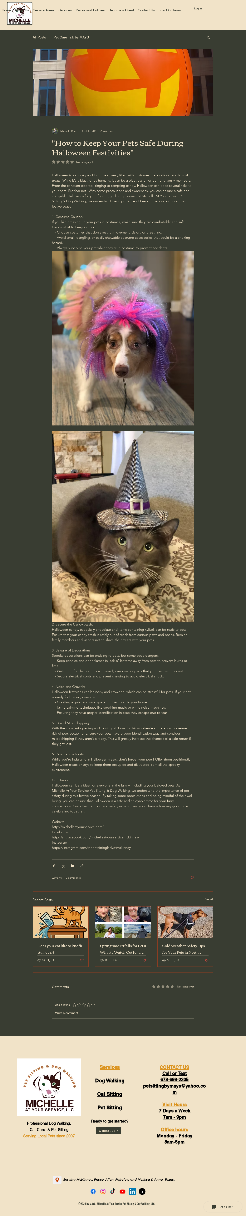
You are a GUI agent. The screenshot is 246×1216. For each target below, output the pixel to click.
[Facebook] (93, 1191)
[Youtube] (122, 1191)
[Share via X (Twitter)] (63, 866)
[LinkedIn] (132, 1191)
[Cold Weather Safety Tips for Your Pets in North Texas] (185, 922)
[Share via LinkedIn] (72, 866)
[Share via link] (82, 866)
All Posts (39, 37)
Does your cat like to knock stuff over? (59, 948)
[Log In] (186, 8)
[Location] (57, 1180)
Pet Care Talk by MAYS (71, 37)
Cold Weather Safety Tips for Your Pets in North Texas (183, 948)
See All (209, 899)
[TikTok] (112, 1191)
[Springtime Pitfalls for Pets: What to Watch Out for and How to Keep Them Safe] (123, 922)
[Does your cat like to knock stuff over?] (60, 922)
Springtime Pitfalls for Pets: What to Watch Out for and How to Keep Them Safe (123, 948)
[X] (142, 1191)
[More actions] (191, 131)
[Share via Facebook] (54, 866)
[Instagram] (103, 1191)
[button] (208, 37)
